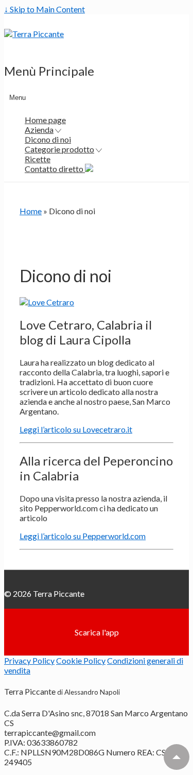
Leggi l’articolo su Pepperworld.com (83, 536)
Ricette (37, 159)
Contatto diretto (55, 169)
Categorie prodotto (59, 149)
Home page (45, 120)
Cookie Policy (81, 660)
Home (31, 211)
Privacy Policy (29, 660)
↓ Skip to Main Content (44, 9)
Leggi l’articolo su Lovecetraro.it (76, 429)
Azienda (39, 129)
